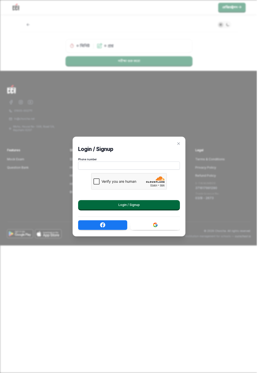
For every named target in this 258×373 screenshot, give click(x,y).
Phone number (87, 159)
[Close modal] (179, 144)
